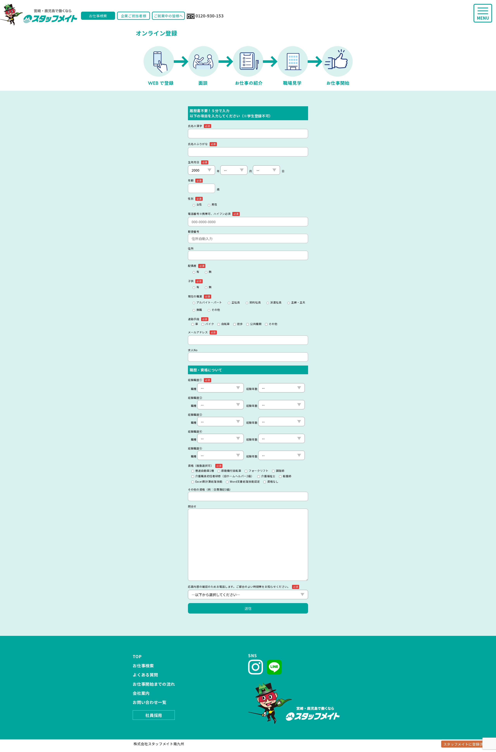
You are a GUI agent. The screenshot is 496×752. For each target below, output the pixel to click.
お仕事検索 (98, 15)
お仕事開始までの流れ (154, 684)
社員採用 (153, 715)
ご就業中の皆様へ (168, 15)
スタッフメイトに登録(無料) (466, 744)
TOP (137, 656)
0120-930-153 (209, 16)
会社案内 (141, 693)
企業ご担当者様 (133, 15)
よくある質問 (145, 675)
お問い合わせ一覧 (149, 702)
